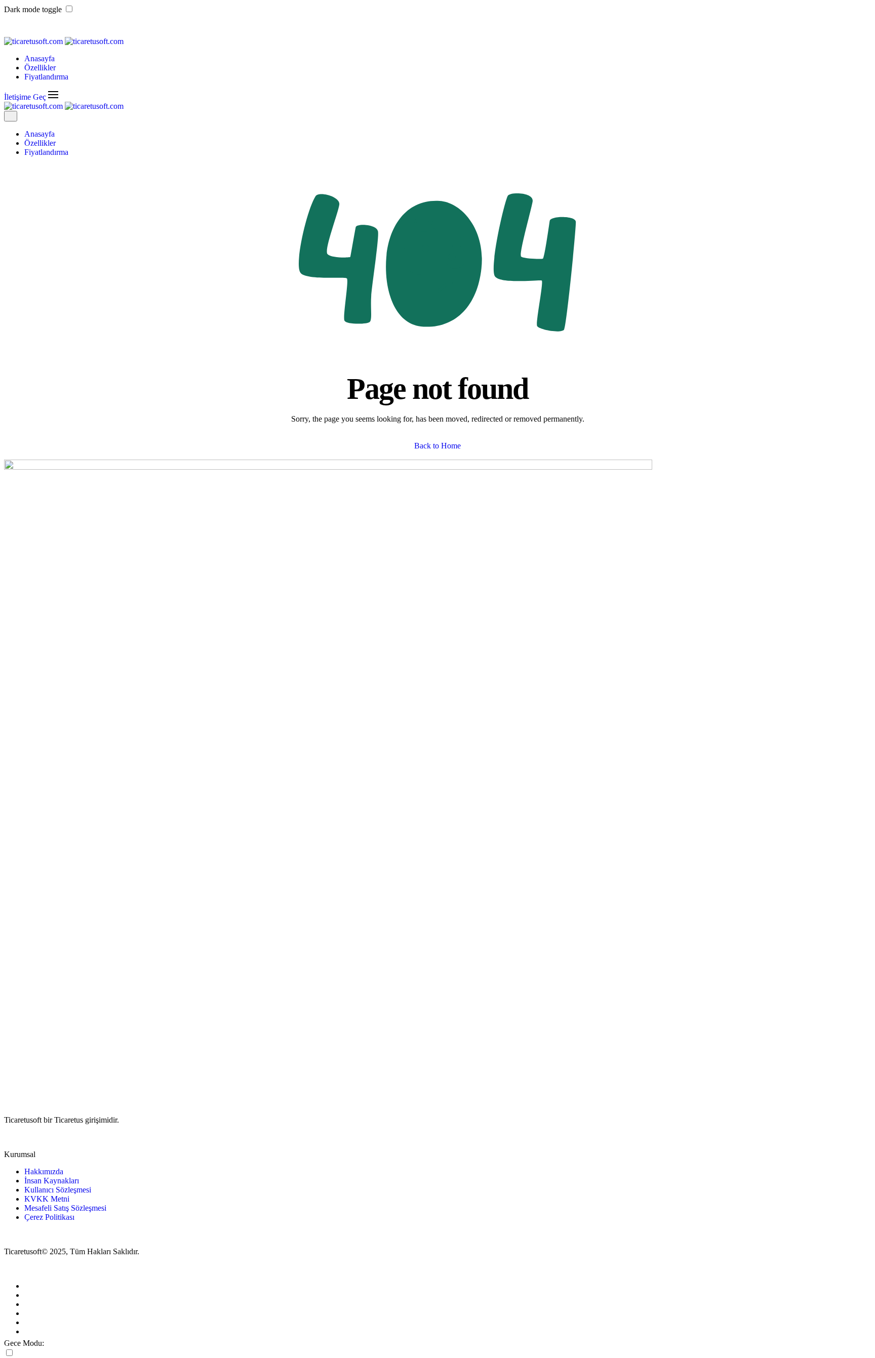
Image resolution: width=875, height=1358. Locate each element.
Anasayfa (39, 58)
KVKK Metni (46, 1199)
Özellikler (40, 67)
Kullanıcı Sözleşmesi (57, 1189)
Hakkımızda (43, 1171)
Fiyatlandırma (46, 76)
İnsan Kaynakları (51, 1180)
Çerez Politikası (49, 1217)
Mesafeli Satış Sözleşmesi (65, 1208)
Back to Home (437, 445)
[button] (53, 97)
